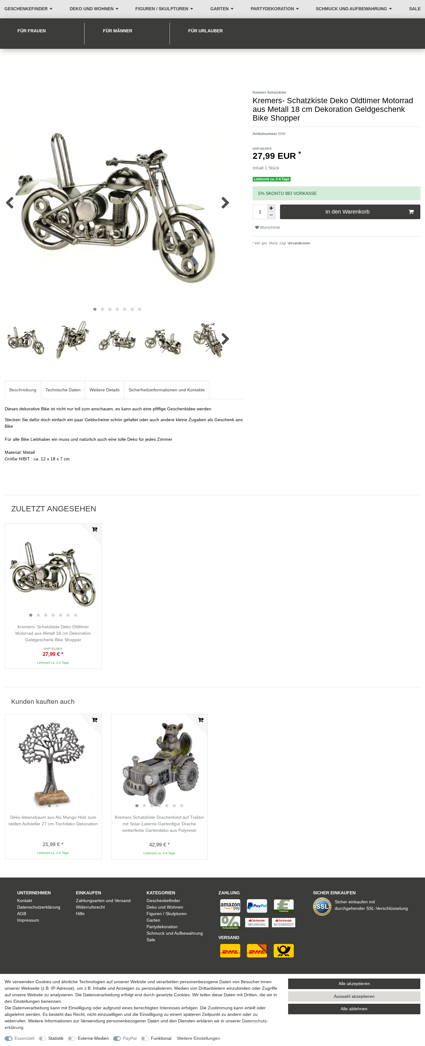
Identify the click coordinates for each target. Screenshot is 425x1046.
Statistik (55, 1038)
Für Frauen (31, 30)
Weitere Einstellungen (198, 1038)
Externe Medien (93, 1038)
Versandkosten (298, 243)
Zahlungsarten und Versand (103, 900)
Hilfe (80, 913)
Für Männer (117, 30)
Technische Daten (63, 389)
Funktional (161, 1038)
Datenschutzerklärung (38, 907)
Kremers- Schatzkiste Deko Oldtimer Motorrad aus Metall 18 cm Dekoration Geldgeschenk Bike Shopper (53, 633)
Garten (219, 8)
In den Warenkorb (347, 212)
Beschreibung (22, 389)
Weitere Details (104, 389)
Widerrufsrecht (90, 907)
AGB (21, 913)
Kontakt (24, 900)
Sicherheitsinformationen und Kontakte (166, 389)
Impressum (28, 920)
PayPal (130, 1038)
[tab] (23, 390)
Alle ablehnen (354, 1008)
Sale (415, 8)
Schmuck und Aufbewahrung (351, 8)
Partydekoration (272, 8)
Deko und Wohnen (92, 8)
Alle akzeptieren (354, 983)
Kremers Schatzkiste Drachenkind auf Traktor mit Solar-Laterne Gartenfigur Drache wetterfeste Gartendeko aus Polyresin (159, 824)
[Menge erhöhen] (271, 208)
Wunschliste (269, 227)
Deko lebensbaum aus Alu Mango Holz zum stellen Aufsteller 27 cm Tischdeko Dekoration (53, 820)
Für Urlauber (205, 30)
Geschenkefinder (26, 8)
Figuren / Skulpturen (161, 8)
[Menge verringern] (271, 215)
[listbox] (53, 572)
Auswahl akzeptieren (354, 996)
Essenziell (24, 1038)
